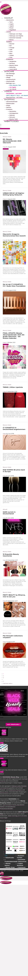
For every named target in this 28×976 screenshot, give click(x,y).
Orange (11, 47)
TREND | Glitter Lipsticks (13, 387)
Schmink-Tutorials (15, 37)
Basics (11, 39)
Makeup (8, 18)
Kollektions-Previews (15, 790)
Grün (11, 51)
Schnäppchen (13, 113)
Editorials (12, 67)
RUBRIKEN (9, 59)
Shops (8, 105)
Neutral (11, 43)
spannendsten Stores (9, 804)
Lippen (11, 26)
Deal (1, 743)
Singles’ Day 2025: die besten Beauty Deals (13, 770)
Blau (10, 53)
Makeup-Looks (16, 786)
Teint (11, 22)
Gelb (10, 49)
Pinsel (11, 28)
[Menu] (0, 125)
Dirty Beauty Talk (15, 85)
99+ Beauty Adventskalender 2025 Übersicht (12, 141)
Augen (11, 24)
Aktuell (5, 509)
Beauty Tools (13, 119)
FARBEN (9, 41)
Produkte (9, 109)
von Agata (12, 87)
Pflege (8, 77)
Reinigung (9, 75)
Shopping (9, 99)
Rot (10, 45)
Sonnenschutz (10, 79)
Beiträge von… (11, 83)
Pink (10, 57)
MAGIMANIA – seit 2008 (14, 93)
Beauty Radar (7, 136)
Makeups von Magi (15, 34)
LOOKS (8, 32)
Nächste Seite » (8, 683)
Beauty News (13, 65)
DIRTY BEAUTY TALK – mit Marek (17, 95)
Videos (8, 91)
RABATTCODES (5, 128)
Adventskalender (12, 101)
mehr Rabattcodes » (13, 724)
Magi (4, 147)
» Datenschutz (21, 861)
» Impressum (21, 867)
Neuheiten (12, 111)
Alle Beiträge (10, 73)
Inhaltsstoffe (10, 81)
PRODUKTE (10, 20)
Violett (11, 55)
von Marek (12, 89)
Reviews (12, 63)
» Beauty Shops (10, 867)
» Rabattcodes (9, 857)
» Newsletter (21, 859)
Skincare (9, 71)
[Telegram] (0, 2)
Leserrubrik (13, 69)
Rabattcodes (10, 103)
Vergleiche (12, 61)
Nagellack (12, 30)
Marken (8, 107)
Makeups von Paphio (16, 36)
